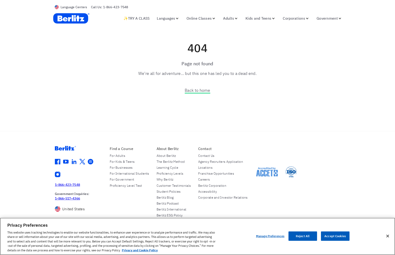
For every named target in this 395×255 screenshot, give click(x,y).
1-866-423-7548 (67, 185)
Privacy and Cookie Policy (140, 250)
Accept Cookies (335, 236)
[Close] (388, 236)
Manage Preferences (270, 236)
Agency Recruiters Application (220, 162)
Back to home (197, 90)
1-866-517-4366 (67, 198)
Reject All (303, 236)
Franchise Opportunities (216, 173)
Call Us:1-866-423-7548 (109, 7)
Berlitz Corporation (212, 186)
